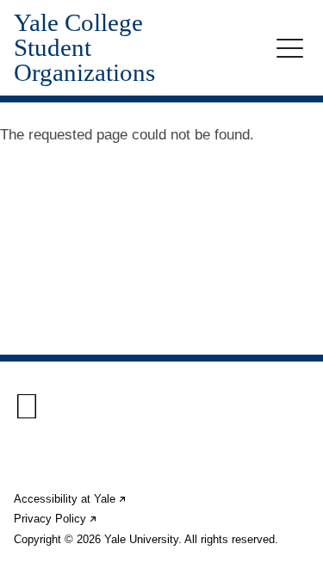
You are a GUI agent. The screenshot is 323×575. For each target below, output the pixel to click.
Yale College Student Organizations (84, 47)
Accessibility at (70, 498)
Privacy (56, 518)
